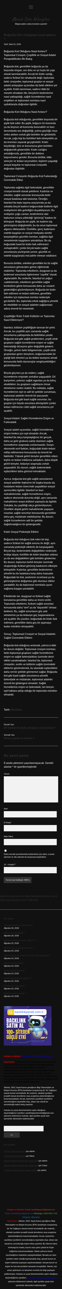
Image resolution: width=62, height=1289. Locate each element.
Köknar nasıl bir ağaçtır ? (14, 933)
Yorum (6, 774)
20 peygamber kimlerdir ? (15, 971)
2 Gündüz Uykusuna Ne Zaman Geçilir (20, 1170)
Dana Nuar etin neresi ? (14, 963)
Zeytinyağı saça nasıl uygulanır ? (18, 978)
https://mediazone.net (12, 896)
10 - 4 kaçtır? (10, 864)
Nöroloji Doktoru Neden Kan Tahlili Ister (21, 1161)
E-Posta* (7, 823)
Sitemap (33, 900)
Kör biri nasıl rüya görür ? (15, 986)
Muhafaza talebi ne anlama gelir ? (18, 925)
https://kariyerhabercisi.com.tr (41, 896)
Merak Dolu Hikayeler (31, 19)
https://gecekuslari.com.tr (14, 900)
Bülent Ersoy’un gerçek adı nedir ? (19, 948)
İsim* (6, 809)
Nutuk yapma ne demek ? (19, 738)
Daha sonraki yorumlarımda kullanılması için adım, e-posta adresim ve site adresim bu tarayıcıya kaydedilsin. (29, 855)
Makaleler (16, 709)
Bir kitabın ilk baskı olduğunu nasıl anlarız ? (30, 727)
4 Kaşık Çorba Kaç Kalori (14, 1151)
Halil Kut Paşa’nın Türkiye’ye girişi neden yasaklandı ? (27, 955)
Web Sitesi (8, 836)
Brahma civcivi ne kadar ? (15, 993)
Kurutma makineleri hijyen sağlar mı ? (20, 940)
